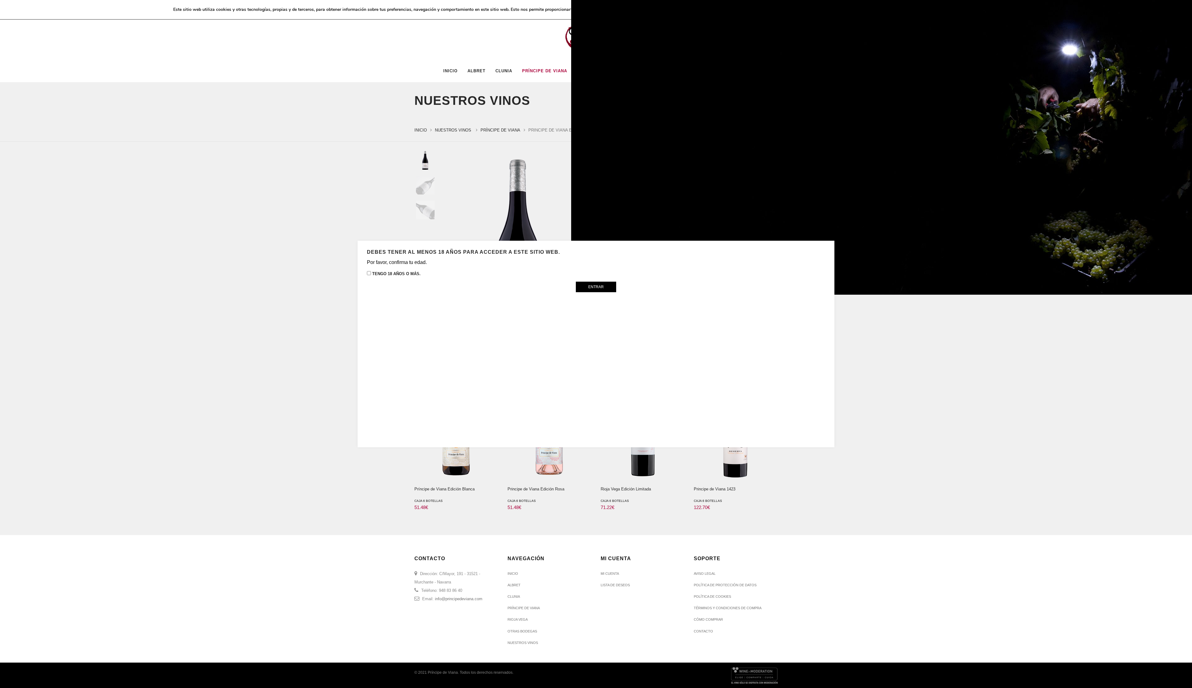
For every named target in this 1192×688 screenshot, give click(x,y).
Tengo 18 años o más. (396, 273)
